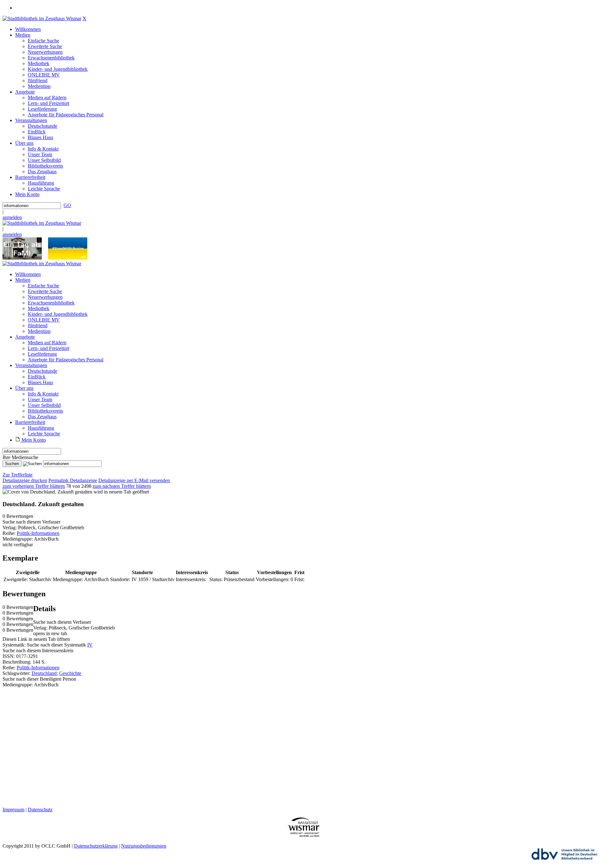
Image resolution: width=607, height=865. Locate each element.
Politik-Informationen (38, 533)
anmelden (12, 217)
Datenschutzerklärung (96, 846)
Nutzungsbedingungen (143, 846)
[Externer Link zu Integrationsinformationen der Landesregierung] (67, 258)
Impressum (13, 809)
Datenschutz (40, 809)
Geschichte (70, 673)
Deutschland (44, 673)
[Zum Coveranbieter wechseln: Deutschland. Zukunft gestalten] (47, 491)
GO (67, 205)
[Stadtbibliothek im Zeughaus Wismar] (42, 18)
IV (90, 644)
